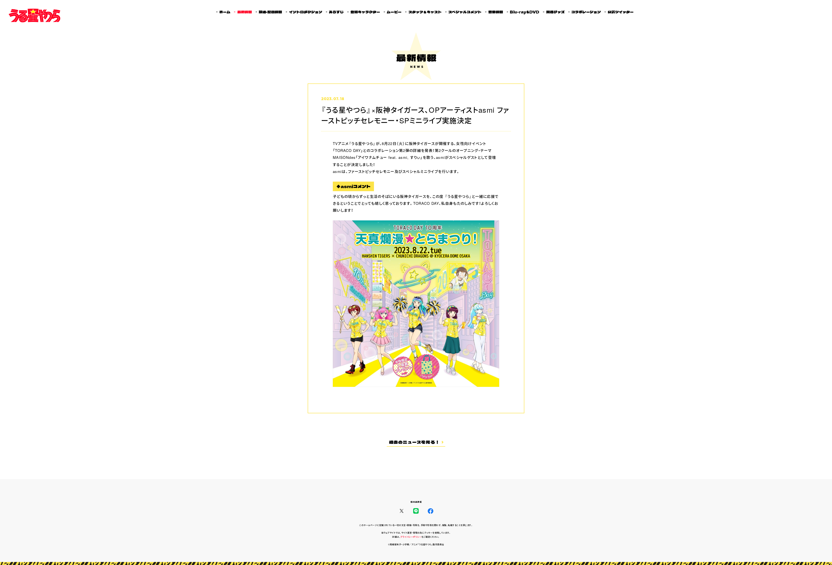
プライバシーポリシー (410, 536)
